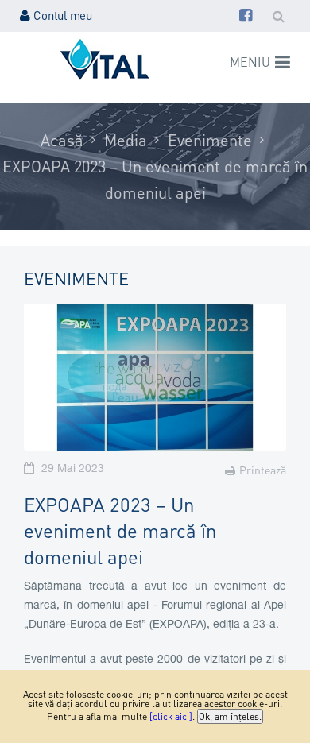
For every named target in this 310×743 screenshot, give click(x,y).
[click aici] (170, 716)
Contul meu (62, 15)
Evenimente (210, 140)
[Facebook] (245, 15)
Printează (262, 469)
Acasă (62, 140)
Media (125, 140)
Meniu (250, 61)
